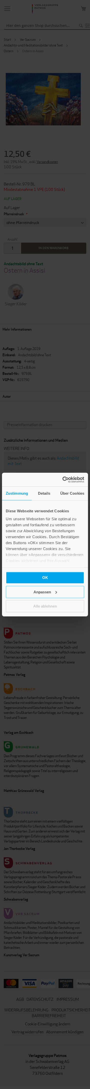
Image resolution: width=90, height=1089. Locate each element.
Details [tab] (44, 493)
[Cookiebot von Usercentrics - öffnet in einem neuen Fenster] (63, 479)
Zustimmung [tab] (17, 493)
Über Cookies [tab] (72, 493)
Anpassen (42, 592)
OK (45, 577)
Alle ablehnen (45, 606)
